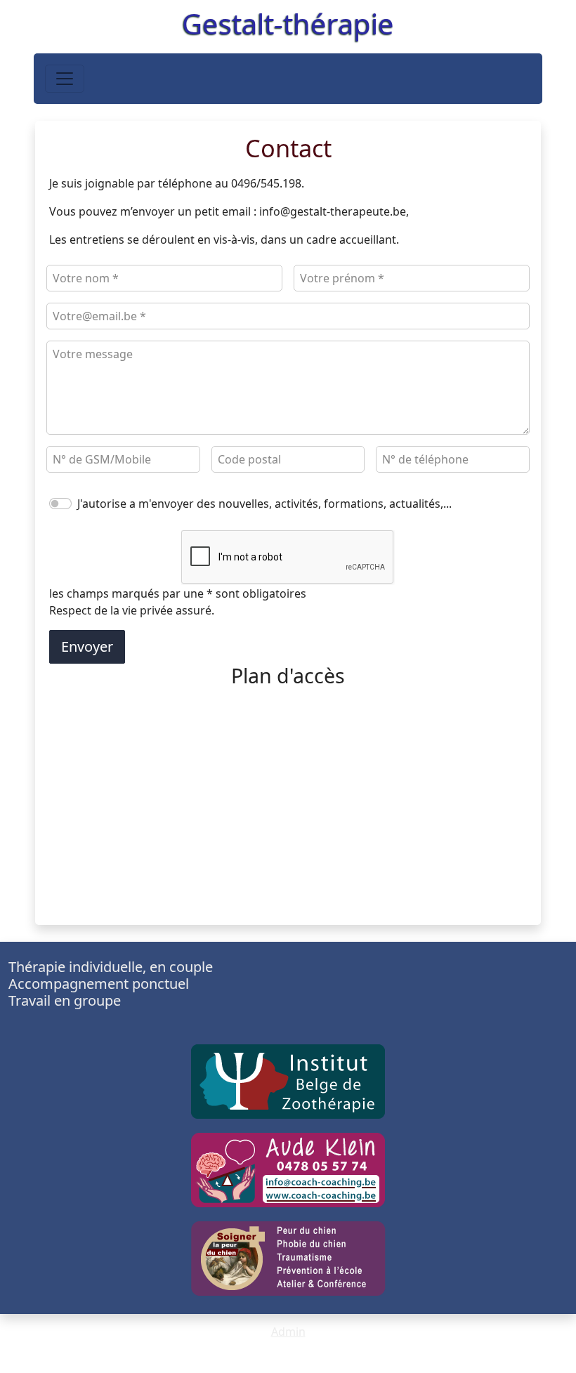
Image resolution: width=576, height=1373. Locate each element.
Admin (288, 1331)
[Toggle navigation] (64, 79)
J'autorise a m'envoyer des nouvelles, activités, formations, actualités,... (264, 503)
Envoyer (87, 646)
